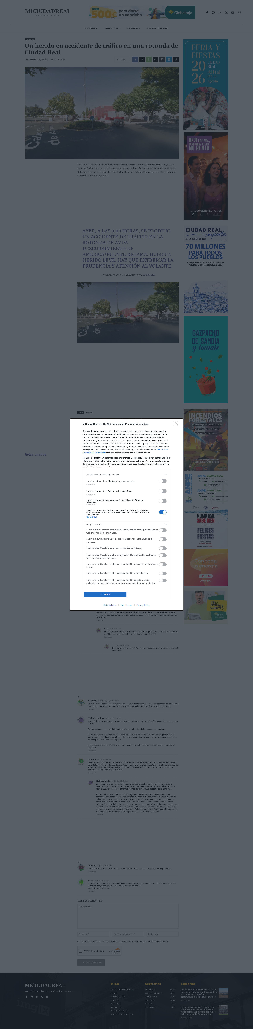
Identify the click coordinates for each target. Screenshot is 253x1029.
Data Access (126, 605)
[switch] (163, 481)
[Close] (177, 424)
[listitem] (126, 474)
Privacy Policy (143, 605)
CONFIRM (105, 594)
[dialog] (126, 515)
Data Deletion (110, 605)
